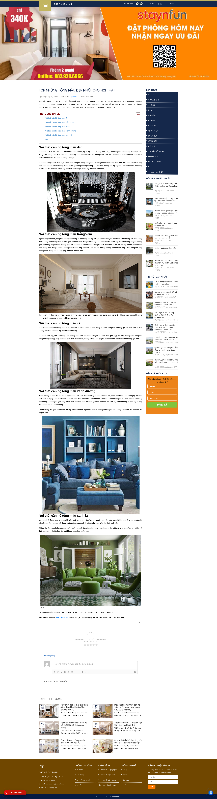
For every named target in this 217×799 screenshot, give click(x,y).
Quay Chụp (153, 131)
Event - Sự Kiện (155, 161)
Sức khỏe (152, 141)
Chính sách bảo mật (106, 775)
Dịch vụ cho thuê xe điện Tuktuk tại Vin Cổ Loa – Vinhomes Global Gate (164, 327)
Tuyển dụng (153, 100)
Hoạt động (79, 775)
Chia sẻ (151, 95)
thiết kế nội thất (61, 617)
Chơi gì (151, 105)
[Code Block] (79, 672)
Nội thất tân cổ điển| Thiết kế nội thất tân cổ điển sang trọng (74, 725)
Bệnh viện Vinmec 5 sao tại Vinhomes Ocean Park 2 (165, 303)
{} (86, 672)
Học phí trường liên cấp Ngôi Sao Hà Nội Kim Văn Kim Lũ (166, 212)
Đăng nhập (51, 655)
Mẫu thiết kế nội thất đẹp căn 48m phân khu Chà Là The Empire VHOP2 (74, 707)
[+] (89, 672)
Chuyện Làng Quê (156, 172)
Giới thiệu (79, 770)
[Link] (82, 672)
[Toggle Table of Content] (137, 114)
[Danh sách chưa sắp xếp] (72, 672)
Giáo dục (152, 125)
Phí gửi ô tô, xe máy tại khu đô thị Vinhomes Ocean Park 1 (166, 185)
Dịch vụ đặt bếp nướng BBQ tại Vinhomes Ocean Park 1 (166, 199)
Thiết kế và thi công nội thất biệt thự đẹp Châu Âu (73, 741)
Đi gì (150, 110)
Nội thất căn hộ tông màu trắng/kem (59, 122)
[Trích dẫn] (75, 672)
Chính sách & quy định (107, 770)
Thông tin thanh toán (107, 785)
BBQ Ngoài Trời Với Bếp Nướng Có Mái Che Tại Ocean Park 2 (164, 315)
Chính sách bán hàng (107, 780)
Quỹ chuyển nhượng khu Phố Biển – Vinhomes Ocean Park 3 (166, 362)
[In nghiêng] (58, 672)
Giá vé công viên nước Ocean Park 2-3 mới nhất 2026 (166, 283)
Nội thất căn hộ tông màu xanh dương (60, 131)
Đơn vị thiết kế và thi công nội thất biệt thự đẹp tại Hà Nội (128, 741)
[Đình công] (65, 672)
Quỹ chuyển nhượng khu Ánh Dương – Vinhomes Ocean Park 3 (166, 349)
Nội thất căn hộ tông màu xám (57, 126)
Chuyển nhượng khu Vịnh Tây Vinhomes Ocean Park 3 (166, 338)
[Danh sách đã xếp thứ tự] (68, 672)
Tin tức (124, 785)
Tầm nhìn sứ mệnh (82, 780)
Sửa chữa (152, 136)
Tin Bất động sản (156, 151)
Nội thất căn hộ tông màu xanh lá (58, 135)
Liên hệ (78, 785)
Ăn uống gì (153, 115)
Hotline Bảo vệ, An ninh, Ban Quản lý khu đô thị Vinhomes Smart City (166, 262)
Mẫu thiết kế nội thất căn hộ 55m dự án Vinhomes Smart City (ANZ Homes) (127, 707)
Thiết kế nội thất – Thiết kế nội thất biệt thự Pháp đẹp (128, 723)
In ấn (150, 167)
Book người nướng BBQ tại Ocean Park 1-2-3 (165, 293)
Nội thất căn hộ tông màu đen (57, 118)
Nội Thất (73, 96)
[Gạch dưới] (61, 672)
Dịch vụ (151, 120)
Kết (46, 139)
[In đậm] (54, 672)
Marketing (153, 156)
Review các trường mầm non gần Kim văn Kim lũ (166, 236)
